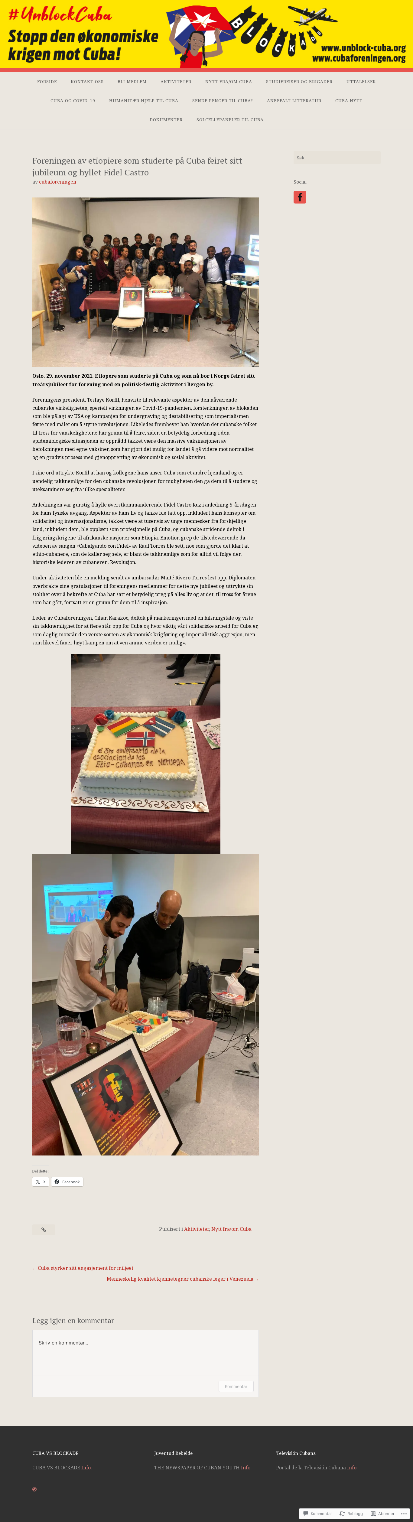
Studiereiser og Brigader (299, 81)
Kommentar (236, 1386)
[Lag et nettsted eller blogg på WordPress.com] (34, 1489)
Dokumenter (166, 119)
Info (86, 1467)
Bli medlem (132, 81)
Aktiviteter (176, 81)
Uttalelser (361, 81)
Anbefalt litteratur (294, 100)
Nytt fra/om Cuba (228, 81)
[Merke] (337, 157)
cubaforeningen (57, 181)
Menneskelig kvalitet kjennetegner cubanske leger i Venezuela (180, 1279)
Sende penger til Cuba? (222, 100)
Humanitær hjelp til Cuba (143, 100)
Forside (47, 81)
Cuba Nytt (349, 100)
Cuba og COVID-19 (72, 100)
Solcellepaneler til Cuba (230, 119)
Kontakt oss (87, 81)
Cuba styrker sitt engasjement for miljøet (85, 1268)
